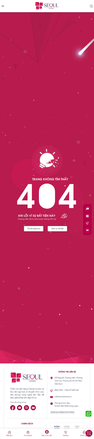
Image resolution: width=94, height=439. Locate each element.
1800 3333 (58, 390)
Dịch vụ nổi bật (57, 229)
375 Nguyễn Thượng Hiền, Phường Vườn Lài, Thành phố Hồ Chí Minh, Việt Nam (69, 381)
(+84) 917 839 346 (72, 390)
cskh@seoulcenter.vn (63, 397)
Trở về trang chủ (33, 229)
